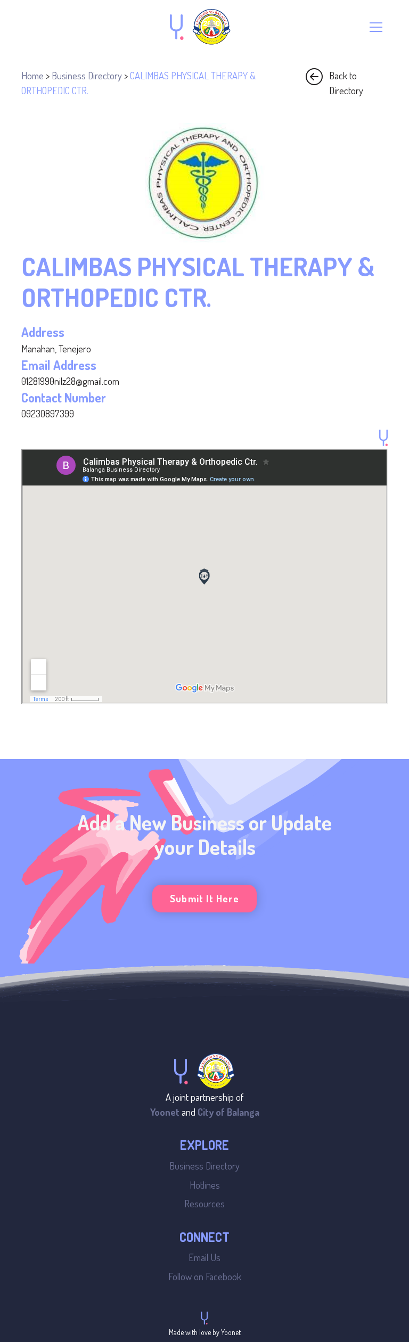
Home (32, 75)
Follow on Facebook (204, 1276)
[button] (376, 27)
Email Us (204, 1257)
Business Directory (87, 75)
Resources (204, 1203)
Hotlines (205, 1185)
